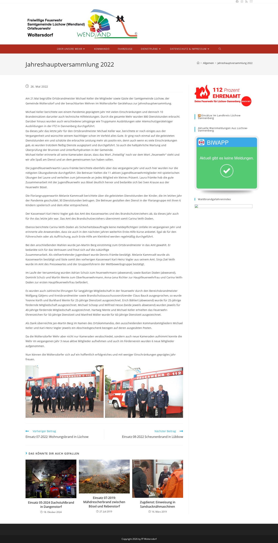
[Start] (198, 63)
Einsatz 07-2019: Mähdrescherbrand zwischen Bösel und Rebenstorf (104, 502)
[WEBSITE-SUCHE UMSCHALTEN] (219, 49)
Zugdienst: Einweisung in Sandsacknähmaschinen (157, 504)
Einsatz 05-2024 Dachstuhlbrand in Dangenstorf (51, 504)
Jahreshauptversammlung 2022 (234, 63)
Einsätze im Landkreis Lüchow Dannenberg (219, 117)
